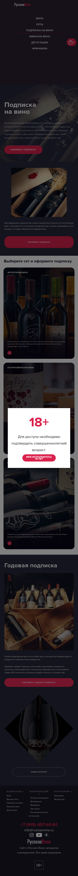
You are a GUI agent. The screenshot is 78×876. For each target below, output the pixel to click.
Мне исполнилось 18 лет (39, 457)
